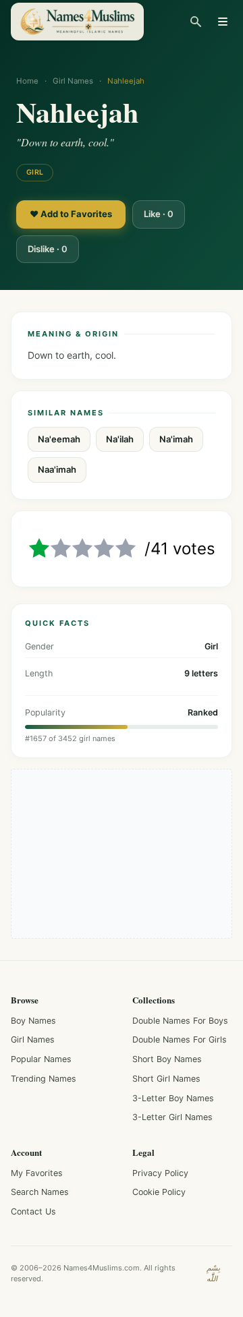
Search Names (40, 1192)
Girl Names (73, 81)
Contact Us (33, 1211)
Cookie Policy (159, 1192)
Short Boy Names (167, 1059)
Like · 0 (158, 213)
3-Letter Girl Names (172, 1117)
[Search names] (196, 21)
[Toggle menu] (222, 21)
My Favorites (37, 1173)
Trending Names (43, 1079)
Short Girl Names (166, 1079)
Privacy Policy (160, 1173)
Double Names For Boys (180, 1021)
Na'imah (176, 439)
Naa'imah (57, 469)
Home (27, 81)
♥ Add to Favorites (71, 213)
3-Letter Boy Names (173, 1098)
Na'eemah (59, 439)
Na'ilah (120, 439)
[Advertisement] (121, 853)
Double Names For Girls (179, 1039)
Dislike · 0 (48, 248)
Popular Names (41, 1059)
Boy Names (33, 1021)
